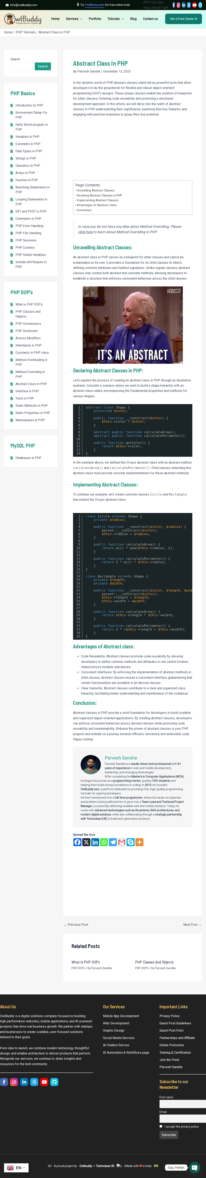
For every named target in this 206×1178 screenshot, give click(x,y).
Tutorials (114, 19)
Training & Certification (175, 1052)
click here (85, 232)
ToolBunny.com (94, 4)
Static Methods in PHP (31, 406)
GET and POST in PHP (31, 211)
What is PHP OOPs (29, 304)
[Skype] (131, 842)
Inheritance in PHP (28, 345)
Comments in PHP (28, 219)
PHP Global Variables (30, 255)
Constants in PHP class (32, 353)
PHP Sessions (25, 240)
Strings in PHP (25, 158)
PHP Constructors (28, 324)
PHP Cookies (25, 247)
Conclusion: (84, 210)
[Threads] (189, 5)
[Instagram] (178, 5)
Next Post (192, 924)
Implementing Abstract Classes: (98, 200)
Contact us (150, 19)
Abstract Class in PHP (31, 384)
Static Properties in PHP (32, 413)
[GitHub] (200, 5)
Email (163, 1112)
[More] (139, 842)
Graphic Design (113, 1030)
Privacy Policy (170, 1016)
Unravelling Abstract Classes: (96, 190)
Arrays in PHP (25, 173)
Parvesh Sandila (171, 1067)
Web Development (116, 1023)
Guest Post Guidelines (175, 1023)
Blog (133, 19)
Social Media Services (119, 1038)
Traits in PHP (24, 398)
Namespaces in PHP (30, 420)
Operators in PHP (27, 166)
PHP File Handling (28, 233)
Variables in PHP (27, 137)
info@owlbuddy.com (23, 5)
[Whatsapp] (104, 842)
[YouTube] (195, 5)
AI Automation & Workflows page (126, 1052)
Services (72, 19)
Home (55, 19)
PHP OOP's (78, 968)
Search (15, 59)
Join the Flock (169, 1060)
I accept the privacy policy (181, 1126)
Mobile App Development (121, 1016)
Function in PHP (26, 180)
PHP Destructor (26, 331)
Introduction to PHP (29, 105)
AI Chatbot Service (116, 1045)
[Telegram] (113, 842)
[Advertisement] (132, 150)
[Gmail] (122, 842)
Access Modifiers (28, 338)
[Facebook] (174, 5)
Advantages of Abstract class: (97, 205)
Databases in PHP (28, 458)
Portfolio (95, 19)
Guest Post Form (171, 1030)
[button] (80, 19)
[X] (86, 842)
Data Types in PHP (28, 151)
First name (166, 1097)
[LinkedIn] (183, 5)
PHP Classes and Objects (154, 961)
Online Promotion (172, 1045)
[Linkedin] (95, 842)
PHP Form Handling (29, 226)
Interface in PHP (27, 391)
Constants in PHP (27, 144)
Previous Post (76, 924)
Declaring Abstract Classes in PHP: (100, 195)
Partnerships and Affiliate (177, 1038)
